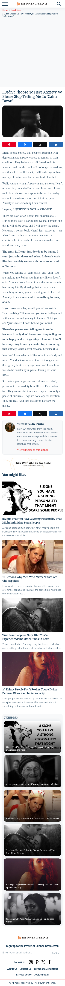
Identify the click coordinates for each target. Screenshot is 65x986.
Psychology (16, 10)
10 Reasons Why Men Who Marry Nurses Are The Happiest (29, 578)
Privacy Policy (24, 974)
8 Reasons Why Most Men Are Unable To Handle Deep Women (30, 920)
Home (5, 10)
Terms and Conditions (46, 968)
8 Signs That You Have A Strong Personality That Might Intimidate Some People (32, 520)
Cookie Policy (41, 974)
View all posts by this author (32, 449)
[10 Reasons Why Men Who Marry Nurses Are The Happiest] (32, 557)
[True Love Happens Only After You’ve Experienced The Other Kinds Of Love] (32, 615)
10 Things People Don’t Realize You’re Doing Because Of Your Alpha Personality (29, 691)
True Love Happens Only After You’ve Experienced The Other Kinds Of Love (25, 637)
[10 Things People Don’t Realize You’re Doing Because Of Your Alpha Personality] (32, 669)
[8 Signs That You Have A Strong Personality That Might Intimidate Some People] (32, 498)
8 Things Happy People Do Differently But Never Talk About (32, 784)
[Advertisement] (32, 52)
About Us (12, 968)
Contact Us (25, 968)
